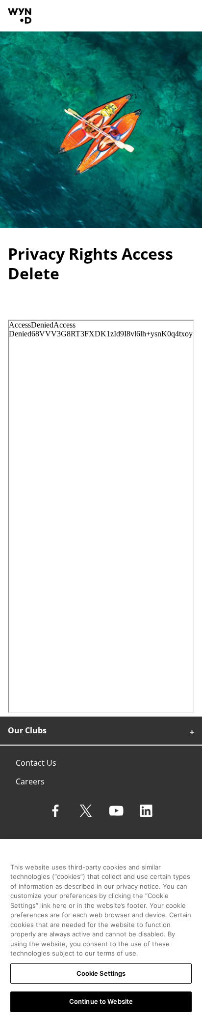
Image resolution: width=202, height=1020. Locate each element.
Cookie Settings (101, 973)
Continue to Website (101, 1001)
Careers (30, 781)
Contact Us (36, 762)
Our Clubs (27, 730)
